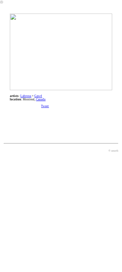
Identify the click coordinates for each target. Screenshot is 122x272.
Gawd (38, 96)
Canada (40, 99)
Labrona (25, 96)
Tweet (45, 106)
